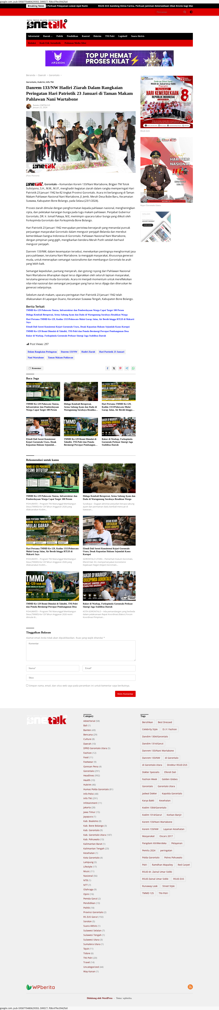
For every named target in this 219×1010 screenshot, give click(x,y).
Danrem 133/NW (69, 352)
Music (86, 871)
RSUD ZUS (178, 878)
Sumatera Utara (91, 944)
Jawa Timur (89, 812)
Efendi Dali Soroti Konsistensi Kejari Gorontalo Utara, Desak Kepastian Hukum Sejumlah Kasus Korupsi (78, 327)
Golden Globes (170, 779)
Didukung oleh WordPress (99, 998)
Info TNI (50, 82)
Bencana (88, 734)
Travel (86, 962)
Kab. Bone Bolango (93, 825)
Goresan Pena (90, 766)
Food (85, 757)
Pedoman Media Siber (75, 43)
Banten (87, 730)
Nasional (88, 875)
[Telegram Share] (126, 368)
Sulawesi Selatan (92, 930)
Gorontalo (31, 82)
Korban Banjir (174, 814)
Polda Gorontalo (150, 857)
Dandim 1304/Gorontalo (155, 736)
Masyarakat (148, 836)
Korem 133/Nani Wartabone (157, 821)
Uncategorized (91, 966)
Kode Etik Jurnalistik (50, 43)
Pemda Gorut (90, 898)
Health (86, 780)
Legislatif (122, 36)
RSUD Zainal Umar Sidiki (155, 878)
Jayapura (88, 816)
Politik (59, 36)
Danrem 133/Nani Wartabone (158, 750)
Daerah (46, 36)
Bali (85, 725)
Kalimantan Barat (92, 843)
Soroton (87, 921)
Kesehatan (89, 853)
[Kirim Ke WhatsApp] (133, 368)
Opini (86, 894)
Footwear (88, 761)
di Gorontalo (171, 757)
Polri (144, 864)
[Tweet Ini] (114, 368)
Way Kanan (89, 971)
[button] (185, 11)
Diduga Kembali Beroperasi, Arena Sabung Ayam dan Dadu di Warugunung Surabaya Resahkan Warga (77, 315)
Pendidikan (72, 36)
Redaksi (32, 43)
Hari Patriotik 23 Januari (111, 352)
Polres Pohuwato (173, 857)
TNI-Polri (163, 893)
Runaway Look (149, 886)
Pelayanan (176, 843)
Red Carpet (184, 864)
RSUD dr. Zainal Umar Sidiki (157, 871)
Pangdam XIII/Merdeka (154, 843)
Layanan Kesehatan (173, 829)
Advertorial (33, 36)
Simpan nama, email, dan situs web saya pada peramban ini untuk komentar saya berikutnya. (79, 685)
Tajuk (86, 948)
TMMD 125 (148, 893)
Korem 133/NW (150, 829)
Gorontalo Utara (166, 786)
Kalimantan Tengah (93, 848)
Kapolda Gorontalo (172, 793)
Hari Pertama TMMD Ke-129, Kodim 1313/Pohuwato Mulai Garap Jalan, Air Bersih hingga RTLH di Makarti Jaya (80, 320)
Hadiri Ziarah (88, 352)
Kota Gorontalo (91, 857)
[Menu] (28, 12)
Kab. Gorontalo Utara (94, 834)
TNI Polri (109, 36)
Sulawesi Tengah (92, 935)
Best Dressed (165, 722)
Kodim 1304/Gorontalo (154, 807)
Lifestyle (87, 866)
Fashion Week (149, 779)
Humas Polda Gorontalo (96, 789)
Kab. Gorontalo (91, 830)
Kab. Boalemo (90, 821)
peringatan (166, 850)
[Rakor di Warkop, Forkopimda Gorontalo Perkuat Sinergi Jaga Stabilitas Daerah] (119, 426)
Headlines (88, 775)
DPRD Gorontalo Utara (95, 748)
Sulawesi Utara (91, 939)
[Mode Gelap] (191, 12)
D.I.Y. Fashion (170, 729)
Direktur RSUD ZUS (177, 764)
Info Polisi (88, 793)
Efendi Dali (170, 772)
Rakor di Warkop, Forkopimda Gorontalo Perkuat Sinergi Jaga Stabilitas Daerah (66, 336)
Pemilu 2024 (148, 850)
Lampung (88, 862)
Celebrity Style (150, 729)
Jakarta (87, 807)
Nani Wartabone (36, 357)
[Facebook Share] (107, 368)
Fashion (87, 752)
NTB (85, 880)
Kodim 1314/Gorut (152, 814)
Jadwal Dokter (149, 793)
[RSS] (190, 987)
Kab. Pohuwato (91, 839)
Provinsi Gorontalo (93, 912)
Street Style (168, 886)
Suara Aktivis (137, 36)
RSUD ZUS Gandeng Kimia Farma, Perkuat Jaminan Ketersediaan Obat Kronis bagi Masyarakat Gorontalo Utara (111, 5)
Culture (87, 739)
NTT (85, 884)
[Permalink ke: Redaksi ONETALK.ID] (28, 106)
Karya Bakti (148, 800)
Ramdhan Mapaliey (162, 864)
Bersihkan (147, 722)
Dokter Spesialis (150, 772)
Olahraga (88, 889)
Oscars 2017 (166, 836)
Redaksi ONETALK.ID (41, 105)
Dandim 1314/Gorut (152, 743)
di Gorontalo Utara (152, 764)
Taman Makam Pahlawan (60, 357)
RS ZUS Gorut (90, 916)
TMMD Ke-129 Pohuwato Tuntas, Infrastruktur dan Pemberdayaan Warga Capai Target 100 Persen (75, 310)
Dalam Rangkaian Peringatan (42, 352)
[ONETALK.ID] (47, 24)
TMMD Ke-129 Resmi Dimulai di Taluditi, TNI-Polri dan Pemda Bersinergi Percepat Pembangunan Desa (77, 331)
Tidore (86, 953)
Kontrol (86, 36)
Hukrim (97, 36)
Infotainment (90, 802)
